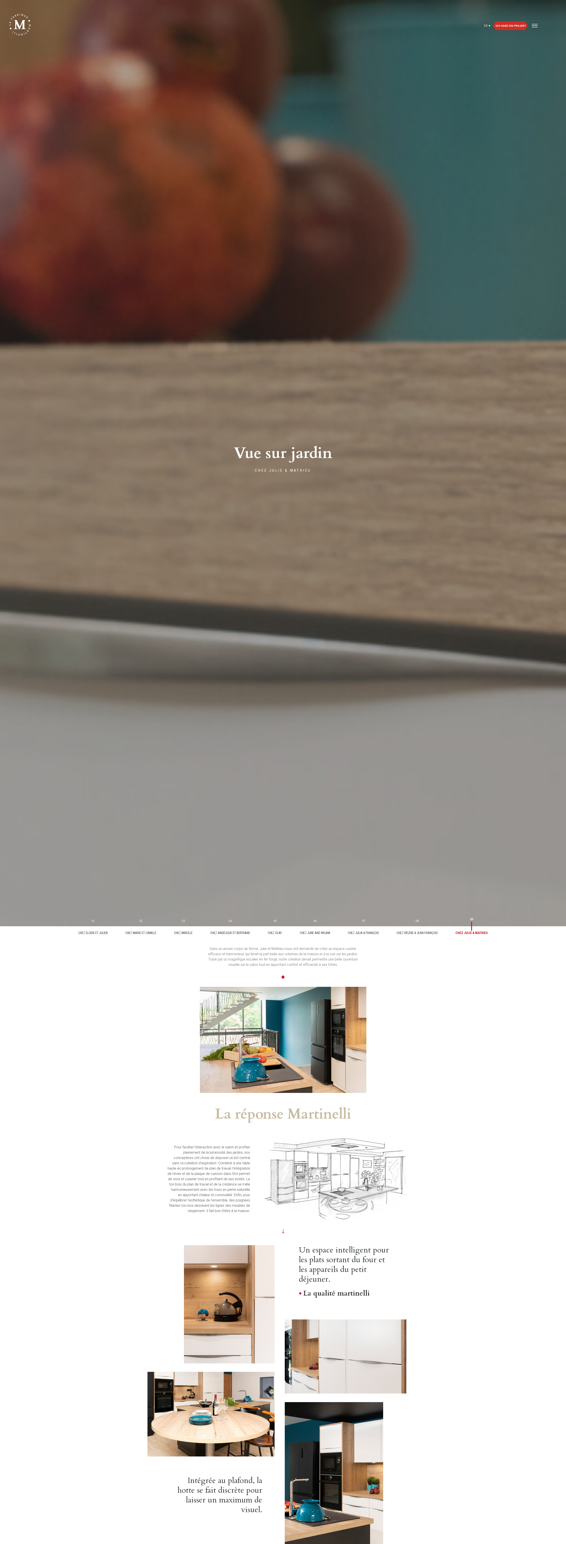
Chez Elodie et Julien (93, 933)
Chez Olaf (275, 933)
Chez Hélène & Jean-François (417, 933)
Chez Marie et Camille (140, 933)
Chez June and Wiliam (315, 933)
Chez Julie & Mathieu (471, 933)
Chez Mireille (183, 933)
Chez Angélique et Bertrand (230, 933)
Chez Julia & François (363, 933)
